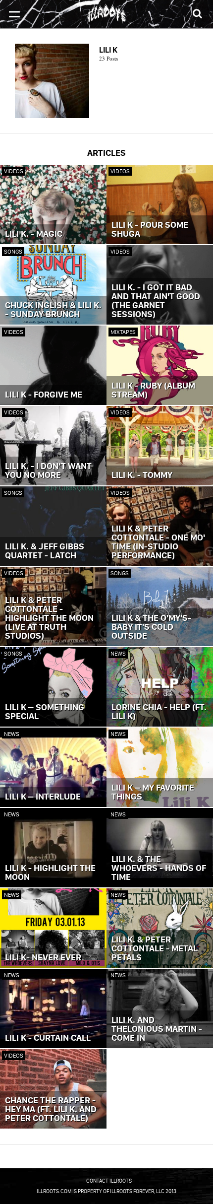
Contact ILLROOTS (109, 1180)
